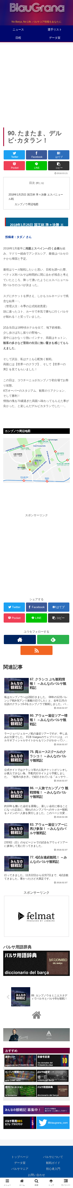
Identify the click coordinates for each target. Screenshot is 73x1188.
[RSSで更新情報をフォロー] (36, 650)
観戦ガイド (53, 1162)
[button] (65, 666)
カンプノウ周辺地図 (26, 204)
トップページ (19, 1156)
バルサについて (53, 1156)
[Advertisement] (36, 84)
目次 (32, 182)
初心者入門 (53, 1168)
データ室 (20, 1162)
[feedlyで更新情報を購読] (53, 639)
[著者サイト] (20, 639)
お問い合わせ (36, 1175)
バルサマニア (19, 1168)
